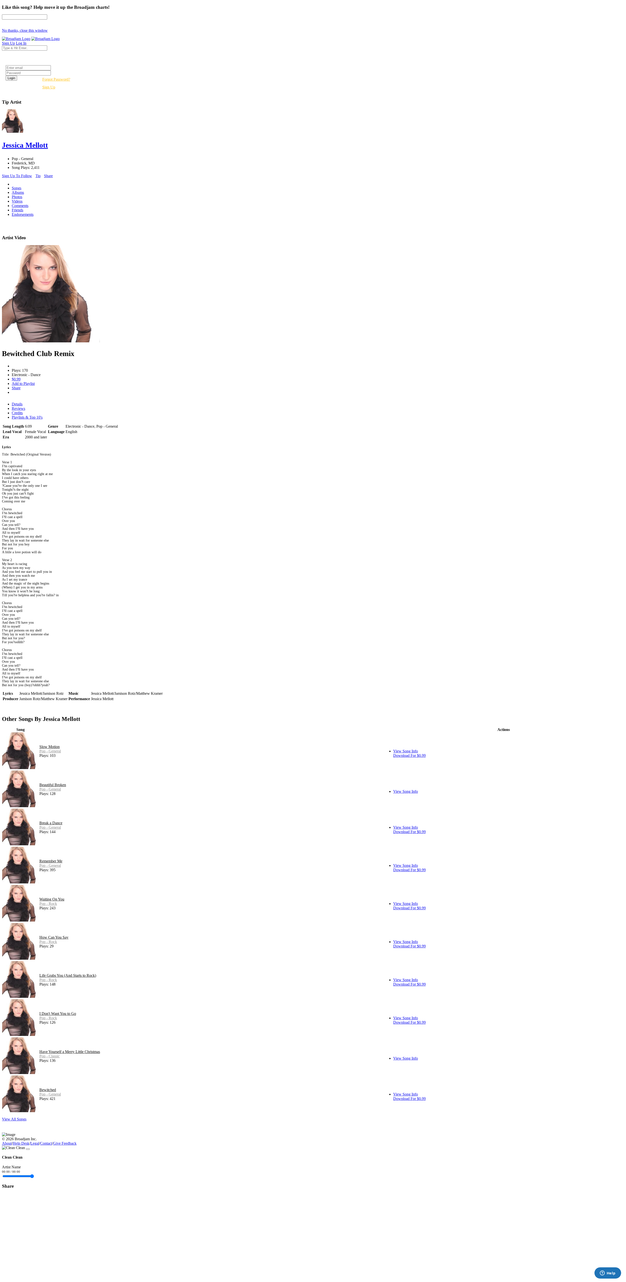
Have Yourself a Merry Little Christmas (69, 1052)
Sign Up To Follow (17, 176)
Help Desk (21, 1143)
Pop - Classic (49, 1056)
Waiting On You (51, 899)
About (7, 1143)
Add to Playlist (23, 383)
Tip (38, 176)
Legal (34, 1143)
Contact (46, 1143)
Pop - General (50, 751)
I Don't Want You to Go (57, 1013)
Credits (17, 413)
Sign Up (48, 87)
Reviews (18, 408)
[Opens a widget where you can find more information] (607, 1273)
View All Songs (14, 1119)
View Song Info (405, 751)
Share (48, 176)
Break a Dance (50, 823)
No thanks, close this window (25, 30)
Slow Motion (49, 747)
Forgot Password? (56, 79)
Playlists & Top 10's (27, 417)
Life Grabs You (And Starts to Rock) (67, 975)
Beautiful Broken (52, 785)
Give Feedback (65, 1143)
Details (17, 404)
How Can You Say (53, 937)
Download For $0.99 (409, 755)
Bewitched (47, 1090)
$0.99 (16, 379)
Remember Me (50, 861)
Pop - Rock (48, 904)
